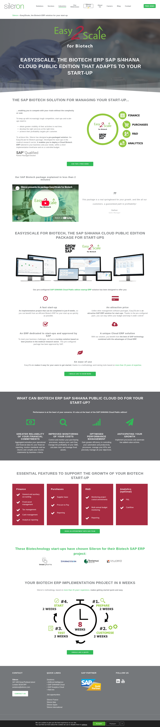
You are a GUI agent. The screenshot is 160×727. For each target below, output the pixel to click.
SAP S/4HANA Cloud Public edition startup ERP (70, 290)
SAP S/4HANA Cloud (56, 685)
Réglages (112, 723)
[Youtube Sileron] (123, 684)
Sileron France (52, 700)
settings (84, 724)
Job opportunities (53, 695)
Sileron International (54, 707)
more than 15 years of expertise (128, 365)
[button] (80, 164)
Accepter (99, 723)
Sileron (15, 15)
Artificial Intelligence (55, 682)
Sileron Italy (51, 702)
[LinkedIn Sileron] (118, 684)
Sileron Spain (52, 705)
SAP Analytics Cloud (56, 687)
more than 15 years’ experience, (77, 590)
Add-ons (51, 690)
